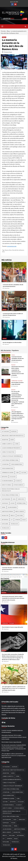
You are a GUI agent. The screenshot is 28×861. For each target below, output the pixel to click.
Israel (3, 507)
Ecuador (18, 480)
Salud (24, 519)
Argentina (5, 439)
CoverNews (20, 856)
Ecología (13, 476)
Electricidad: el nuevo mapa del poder (12, 627)
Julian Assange (12, 507)
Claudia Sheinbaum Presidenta (11, 448)
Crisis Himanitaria (16, 464)
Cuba (17, 472)
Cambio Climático (7, 443)
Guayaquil (5, 503)
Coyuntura (5, 464)
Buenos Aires (8, 250)
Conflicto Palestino (8, 452)
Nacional (13, 364)
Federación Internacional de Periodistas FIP (11, 490)
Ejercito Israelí (6, 484)
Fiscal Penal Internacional (10, 495)
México (13, 515)
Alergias (13, 431)
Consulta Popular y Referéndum (11, 456)
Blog (8, 31)
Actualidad (5, 431)
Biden (12, 439)
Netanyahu (5, 519)
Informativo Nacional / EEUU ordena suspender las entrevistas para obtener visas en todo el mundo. (13, 598)
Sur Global (5, 523)
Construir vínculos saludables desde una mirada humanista (17, 358)
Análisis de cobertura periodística (12, 435)
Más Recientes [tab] (6, 350)
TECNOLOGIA (14, 380)
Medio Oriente (19, 511)
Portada (3, 31)
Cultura (4, 37)
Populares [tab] (15, 350)
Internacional (21, 503)
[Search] (25, 26)
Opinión (17, 519)
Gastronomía (6, 499)
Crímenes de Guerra (8, 472)
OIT (12, 519)
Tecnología (20, 380)
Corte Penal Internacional (10, 460)
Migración (5, 515)
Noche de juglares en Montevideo (12, 342)
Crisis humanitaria (7, 468)
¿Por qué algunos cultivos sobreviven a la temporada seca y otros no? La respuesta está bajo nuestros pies (13, 688)
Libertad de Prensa (7, 511)
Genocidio (21, 499)
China (17, 443)
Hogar (12, 503)
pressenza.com (11, 246)
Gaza (14, 499)
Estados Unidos (18, 484)
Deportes (5, 476)
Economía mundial (7, 480)
